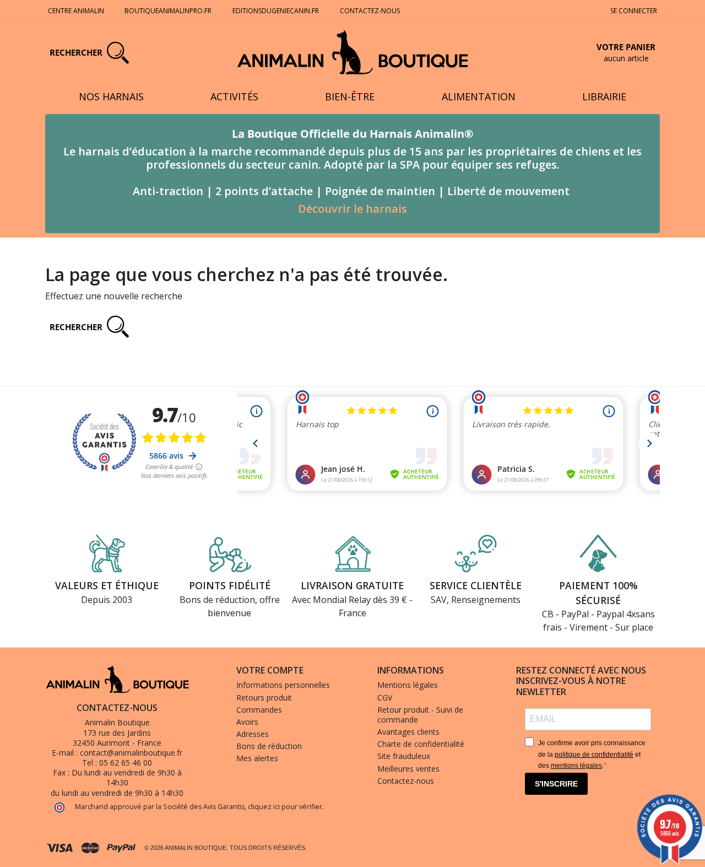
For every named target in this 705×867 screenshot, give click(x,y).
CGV (384, 697)
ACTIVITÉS (234, 96)
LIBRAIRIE (604, 96)
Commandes (259, 709)
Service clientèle (476, 585)
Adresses (252, 734)
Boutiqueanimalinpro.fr (168, 10)
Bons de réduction (269, 746)
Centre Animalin (76, 10)
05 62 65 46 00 (125, 762)
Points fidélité (229, 585)
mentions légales (576, 765)
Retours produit (264, 697)
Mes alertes (257, 758)
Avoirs (247, 722)
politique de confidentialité (594, 754)
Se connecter (633, 10)
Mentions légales (407, 685)
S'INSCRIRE (556, 783)
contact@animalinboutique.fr (131, 752)
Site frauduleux (403, 756)
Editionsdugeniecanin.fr (275, 10)
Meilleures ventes (408, 768)
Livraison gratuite (352, 585)
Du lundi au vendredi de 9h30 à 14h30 (127, 777)
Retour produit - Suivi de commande (420, 714)
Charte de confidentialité (420, 744)
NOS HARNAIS (111, 96)
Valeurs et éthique (107, 585)
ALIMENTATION (479, 96)
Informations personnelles (283, 685)
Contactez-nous (370, 10)
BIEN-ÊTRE (350, 96)
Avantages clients (408, 731)
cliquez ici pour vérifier (285, 806)
